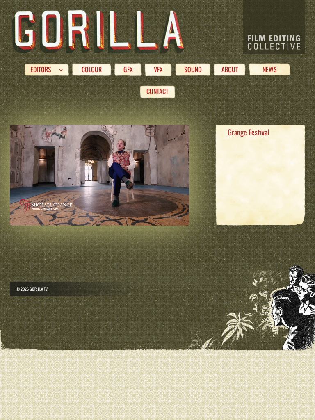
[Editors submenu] (61, 70)
